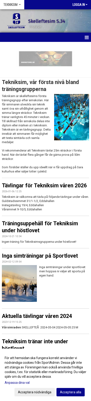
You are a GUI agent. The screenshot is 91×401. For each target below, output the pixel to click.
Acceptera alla (70, 392)
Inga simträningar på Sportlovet (40, 256)
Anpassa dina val (17, 382)
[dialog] (45, 375)
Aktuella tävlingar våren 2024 (37, 316)
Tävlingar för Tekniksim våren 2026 (44, 185)
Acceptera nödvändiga (34, 392)
